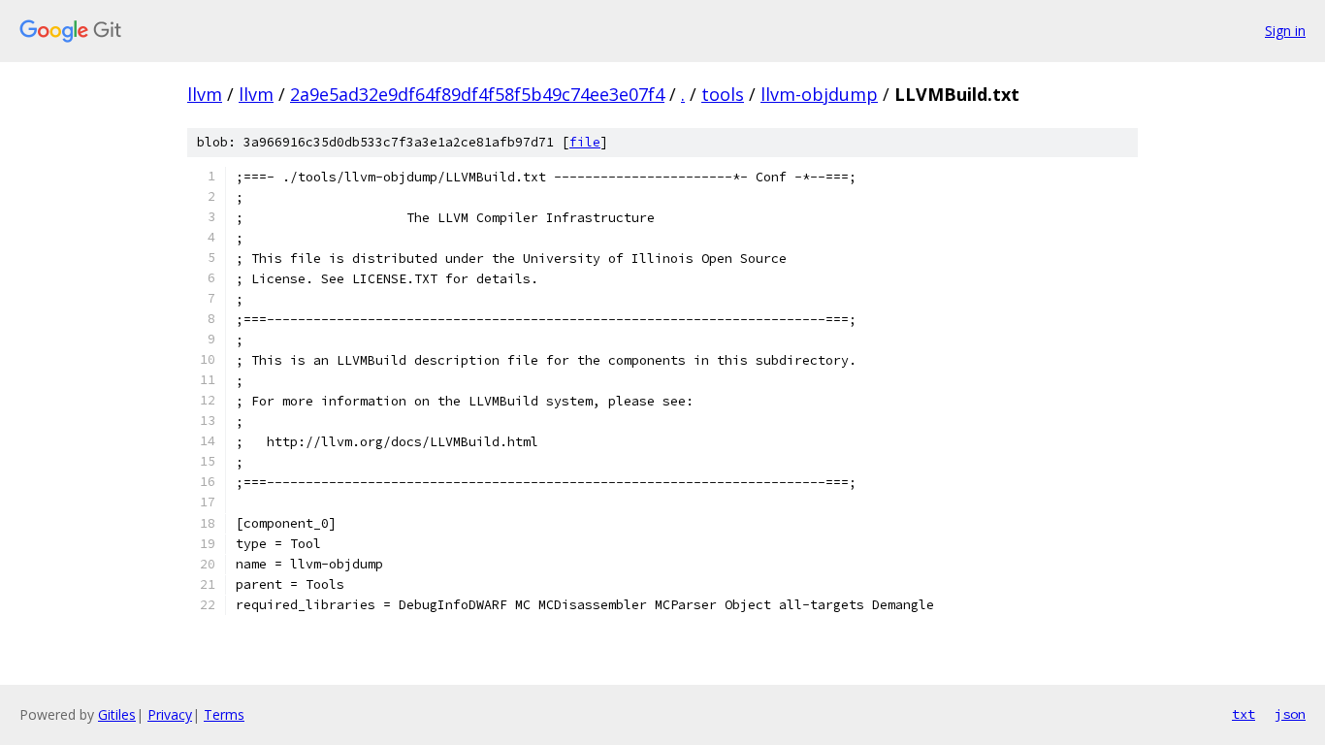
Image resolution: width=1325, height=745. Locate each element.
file (584, 142)
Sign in (1285, 30)
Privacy (169, 714)
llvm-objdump (819, 94)
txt (1243, 714)
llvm (204, 94)
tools (722, 94)
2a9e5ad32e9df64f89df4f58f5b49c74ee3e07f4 (477, 94)
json (1290, 714)
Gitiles (117, 714)
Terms (224, 714)
